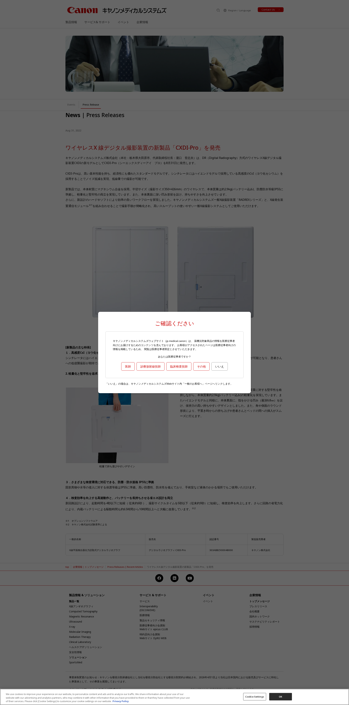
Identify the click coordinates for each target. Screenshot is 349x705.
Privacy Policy (121, 701)
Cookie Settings (254, 696)
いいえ (219, 366)
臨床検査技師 (179, 366)
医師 (128, 366)
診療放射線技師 (150, 366)
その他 (201, 366)
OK (280, 696)
